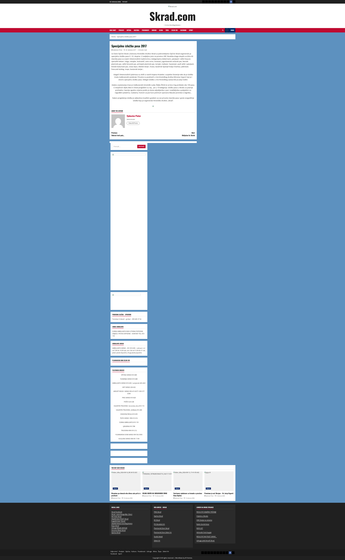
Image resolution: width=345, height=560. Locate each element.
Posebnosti (145, 30)
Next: (188, 134)
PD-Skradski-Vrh (159, 524)
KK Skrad (157, 520)
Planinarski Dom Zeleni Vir (163, 532)
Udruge (154, 30)
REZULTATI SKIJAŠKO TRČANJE (206, 512)
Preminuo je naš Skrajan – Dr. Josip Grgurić (218, 493)
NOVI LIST (199, 528)
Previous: (117, 134)
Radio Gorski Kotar (202, 524)
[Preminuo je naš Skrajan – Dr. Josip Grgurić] (219, 481)
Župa (167, 30)
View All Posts (133, 123)
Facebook (183, 30)
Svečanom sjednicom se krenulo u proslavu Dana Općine (187, 494)
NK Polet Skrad (116, 516)
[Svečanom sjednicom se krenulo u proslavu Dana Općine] (188, 481)
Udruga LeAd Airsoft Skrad (205, 541)
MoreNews (179, 558)
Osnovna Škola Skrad (118, 530)
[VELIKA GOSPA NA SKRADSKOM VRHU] (157, 481)
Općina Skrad (115, 533)
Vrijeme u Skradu (202, 516)
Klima (161, 30)
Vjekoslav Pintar (117, 50)
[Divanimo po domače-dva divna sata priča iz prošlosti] (126, 481)
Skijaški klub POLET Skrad (119, 519)
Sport (191, 30)
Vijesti (115, 488)
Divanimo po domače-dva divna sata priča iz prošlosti (126, 494)
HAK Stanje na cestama (204, 520)
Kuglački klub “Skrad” (118, 521)
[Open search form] (223, 30)
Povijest (121, 30)
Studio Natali (158, 537)
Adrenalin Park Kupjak (203, 532)
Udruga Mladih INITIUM (119, 528)
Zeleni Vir (174, 30)
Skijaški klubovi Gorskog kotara (121, 523)
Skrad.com (172, 16)
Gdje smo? (113, 30)
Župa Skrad (115, 526)
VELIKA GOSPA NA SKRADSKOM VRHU (154, 493)
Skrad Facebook (116, 512)
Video (232, 30)
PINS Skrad (157, 512)
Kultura (136, 30)
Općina (129, 30)
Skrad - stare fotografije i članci (121, 514)
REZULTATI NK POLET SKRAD (206, 537)
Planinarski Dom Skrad (161, 528)
